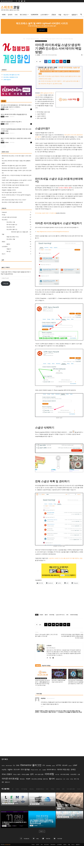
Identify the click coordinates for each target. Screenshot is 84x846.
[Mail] (19, 1)
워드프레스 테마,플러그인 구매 (11, 74)
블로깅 (8, 244)
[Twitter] (22, 1)
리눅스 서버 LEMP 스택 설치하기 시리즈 (12, 182)
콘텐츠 (54, 14)
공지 (40, 769)
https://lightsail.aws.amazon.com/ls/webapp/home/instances (53, 231)
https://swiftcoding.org (51, 647)
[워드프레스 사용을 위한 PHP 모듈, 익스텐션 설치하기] (59, 674)
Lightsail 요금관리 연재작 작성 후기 (11, 121)
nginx (10, 769)
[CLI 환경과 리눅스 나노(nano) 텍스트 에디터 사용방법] (14, 819)
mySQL (4, 769)
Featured (4, 212)
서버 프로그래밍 (64, 774)
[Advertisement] (51, 8)
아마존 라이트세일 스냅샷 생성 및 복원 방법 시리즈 (58, 68)
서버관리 (41, 614)
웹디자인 (45, 779)
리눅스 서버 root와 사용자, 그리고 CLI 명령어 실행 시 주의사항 (46, 635)
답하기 (42, 706)
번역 (32, 774)
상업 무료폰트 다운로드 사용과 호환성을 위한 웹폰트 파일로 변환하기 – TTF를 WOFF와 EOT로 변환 (41, 821)
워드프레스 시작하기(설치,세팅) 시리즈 (12, 202)
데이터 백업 (51, 614)
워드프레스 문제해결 (37, 779)
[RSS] (50, 658)
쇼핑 (79, 774)
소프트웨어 (44, 14)
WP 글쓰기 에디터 (34, 769)
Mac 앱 (8, 251)
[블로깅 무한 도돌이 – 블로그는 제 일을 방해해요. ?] (69, 802)
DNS (17, 765)
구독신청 (5, 283)
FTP (44, 765)
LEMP (75, 765)
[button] (81, 14)
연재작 (10, 14)
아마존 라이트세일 (74, 614)
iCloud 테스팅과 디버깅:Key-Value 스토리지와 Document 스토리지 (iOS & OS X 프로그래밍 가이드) (42, 800)
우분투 (28, 779)
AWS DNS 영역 (9, 765)
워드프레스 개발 (11, 239)
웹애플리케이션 (59, 779)
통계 (3, 782)
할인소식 (7, 782)
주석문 (3, 101)
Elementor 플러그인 (30, 765)
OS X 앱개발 (25, 769)
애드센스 (22, 779)
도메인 (73, 769)
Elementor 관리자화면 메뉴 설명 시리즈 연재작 (14, 168)
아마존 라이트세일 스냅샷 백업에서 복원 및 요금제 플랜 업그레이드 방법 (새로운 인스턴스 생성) (72, 636)
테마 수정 (76, 779)
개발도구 (9, 249)
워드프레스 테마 (11, 227)
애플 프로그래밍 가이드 (13, 236)
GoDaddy (48, 765)
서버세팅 (49, 774)
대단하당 (43, 698)
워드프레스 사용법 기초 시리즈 (10, 187)
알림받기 (75, 14)
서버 (16, 14)
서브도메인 (73, 774)
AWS (67, 614)
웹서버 (46, 614)
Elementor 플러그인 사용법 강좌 (19, 232)
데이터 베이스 (51, 769)
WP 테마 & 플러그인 (12, 224)
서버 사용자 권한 (39, 774)
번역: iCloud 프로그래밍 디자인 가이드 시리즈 (14, 200)
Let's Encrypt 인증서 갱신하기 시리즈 (12, 192)
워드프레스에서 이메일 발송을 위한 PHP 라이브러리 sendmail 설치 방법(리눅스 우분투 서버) (75, 682)
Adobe (3, 765)
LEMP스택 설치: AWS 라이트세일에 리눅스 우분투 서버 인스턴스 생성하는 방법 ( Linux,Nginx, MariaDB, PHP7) (14, 799)
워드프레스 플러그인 (12, 229)
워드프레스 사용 (11, 222)
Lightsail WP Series (60, 614)
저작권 (71, 779)
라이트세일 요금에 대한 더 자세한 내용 (45, 213)
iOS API (64, 765)
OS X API (17, 769)
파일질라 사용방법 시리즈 (9, 190)
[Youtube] (24, 1)
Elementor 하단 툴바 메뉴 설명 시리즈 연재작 (14, 165)
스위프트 (38, 55)
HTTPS (58, 765)
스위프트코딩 (7, 844)
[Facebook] (16, 1)
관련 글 (38, 665)
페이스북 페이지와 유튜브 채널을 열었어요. (14, 114)
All (12, 789)
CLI (14, 765)
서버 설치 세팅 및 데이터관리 (32, 38)
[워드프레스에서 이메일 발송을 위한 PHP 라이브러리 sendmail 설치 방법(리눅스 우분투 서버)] (75, 674)
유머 (64, 779)
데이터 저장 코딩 (63, 769)
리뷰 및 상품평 (25, 774)
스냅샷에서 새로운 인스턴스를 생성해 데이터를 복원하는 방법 (65, 558)
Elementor (34, 14)
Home (4, 14)
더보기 (41, 831)
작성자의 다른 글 (46, 665)
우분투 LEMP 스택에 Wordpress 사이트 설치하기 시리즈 (17, 180)
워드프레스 (23, 14)
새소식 (65, 14)
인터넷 (67, 779)
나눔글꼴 (44, 769)
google (53, 765)
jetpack (70, 765)
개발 (59, 14)
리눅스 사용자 (16, 774)
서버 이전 (57, 774)
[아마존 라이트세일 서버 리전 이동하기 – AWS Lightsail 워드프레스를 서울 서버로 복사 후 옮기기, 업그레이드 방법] (42, 674)
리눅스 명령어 (7, 774)
